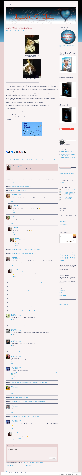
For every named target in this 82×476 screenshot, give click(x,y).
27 (65, 258)
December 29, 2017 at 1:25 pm (18, 228)
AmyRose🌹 (14, 314)
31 (74, 258)
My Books (66, 3)
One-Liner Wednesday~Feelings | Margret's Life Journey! (22, 253)
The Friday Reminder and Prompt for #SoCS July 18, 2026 (67, 155)
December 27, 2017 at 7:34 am (16, 315)
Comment (53, 458)
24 (74, 257)
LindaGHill (15, 205)
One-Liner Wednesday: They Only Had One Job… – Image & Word (24, 310)
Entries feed (62, 293)
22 (70, 257)
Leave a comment (10, 182)
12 (62, 255)
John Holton (14, 257)
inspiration (11, 160)
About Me (38, 3)
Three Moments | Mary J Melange (17, 325)
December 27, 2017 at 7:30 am (16, 330)
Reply (12, 201)
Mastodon (65, 309)
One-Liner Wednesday (22, 159)
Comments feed (63, 295)
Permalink (22, 160)
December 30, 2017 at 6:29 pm (16, 195)
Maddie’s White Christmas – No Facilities (19, 397)
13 (65, 255)
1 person (19, 210)
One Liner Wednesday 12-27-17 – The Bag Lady (20, 290)
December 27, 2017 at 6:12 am (16, 387)
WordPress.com (63, 297)
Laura (66, 197)
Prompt (37, 159)
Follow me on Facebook (67, 173)
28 (67, 258)
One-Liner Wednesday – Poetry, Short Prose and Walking (22, 294)
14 (67, 255)
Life (49, 3)
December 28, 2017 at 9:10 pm (16, 217)
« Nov (61, 260)
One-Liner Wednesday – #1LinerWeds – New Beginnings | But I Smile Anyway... (27, 401)
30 (72, 258)
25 (60, 258)
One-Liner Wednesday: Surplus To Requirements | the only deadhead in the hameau (29, 302)
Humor (7, 160)
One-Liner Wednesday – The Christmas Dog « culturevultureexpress (25, 249)
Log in (61, 292)
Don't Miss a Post (65, 134)
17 (74, 255)
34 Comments (22, 30)
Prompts (60, 3)
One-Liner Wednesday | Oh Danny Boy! (19, 286)
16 (72, 255)
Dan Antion (13, 340)
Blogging (12, 159)
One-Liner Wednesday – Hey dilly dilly (67, 157)
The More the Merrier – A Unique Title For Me (20, 298)
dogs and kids (49, 159)
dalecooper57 (14, 355)
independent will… (68, 201)
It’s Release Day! (63, 225)
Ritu (12, 405)
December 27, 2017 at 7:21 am (16, 341)
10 (74, 254)
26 (62, 258)
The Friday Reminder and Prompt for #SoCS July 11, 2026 (67, 159)
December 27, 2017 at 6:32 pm (16, 258)
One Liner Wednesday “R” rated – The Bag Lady (20, 186)
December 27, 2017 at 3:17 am (16, 406)
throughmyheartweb (16, 367)
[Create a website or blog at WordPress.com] (6, 471)
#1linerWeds (44, 159)
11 (60, 255)
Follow (62, 142)
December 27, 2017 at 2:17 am (18, 434)
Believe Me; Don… (68, 194)
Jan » (63, 260)
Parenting (54, 3)
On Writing (72, 3)
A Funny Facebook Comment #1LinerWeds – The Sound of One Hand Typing (26, 282)
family (54, 159)
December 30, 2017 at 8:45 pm (18, 206)
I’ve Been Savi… (68, 189)
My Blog (44, 3)
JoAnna (12, 216)
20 (65, 257)
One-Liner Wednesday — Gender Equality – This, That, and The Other (25, 306)
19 (62, 257)
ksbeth (12, 386)
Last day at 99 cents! (63, 224)
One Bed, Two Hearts (64, 235)
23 (72, 257)
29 (70, 258)
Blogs (15, 159)
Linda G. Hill (16, 30)
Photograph (33, 159)
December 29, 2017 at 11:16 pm (20, 239)
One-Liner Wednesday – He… (70, 190)
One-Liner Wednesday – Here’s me (67, 151)
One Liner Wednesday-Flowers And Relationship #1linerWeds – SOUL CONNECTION (28, 382)
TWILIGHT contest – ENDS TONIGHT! (67, 223)
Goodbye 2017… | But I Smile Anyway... (18, 190)
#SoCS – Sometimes (64, 153)
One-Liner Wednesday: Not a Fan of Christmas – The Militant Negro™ (25, 416)
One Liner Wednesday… (69, 192)
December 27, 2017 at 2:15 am (16, 421)
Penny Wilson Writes (16, 194)
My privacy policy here (64, 304)
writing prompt (16, 160)
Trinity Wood (63, 236)
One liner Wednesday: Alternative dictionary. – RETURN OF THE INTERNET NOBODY (28, 351)
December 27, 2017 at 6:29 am (16, 356)
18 (60, 257)
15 (70, 255)
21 (67, 257)
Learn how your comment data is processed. (34, 462)
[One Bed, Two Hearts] (74, 238)
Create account (62, 290)
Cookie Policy (26, 473)
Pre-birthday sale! (63, 221)
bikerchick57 (14, 329)
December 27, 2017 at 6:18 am (16, 368)
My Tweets (62, 182)
